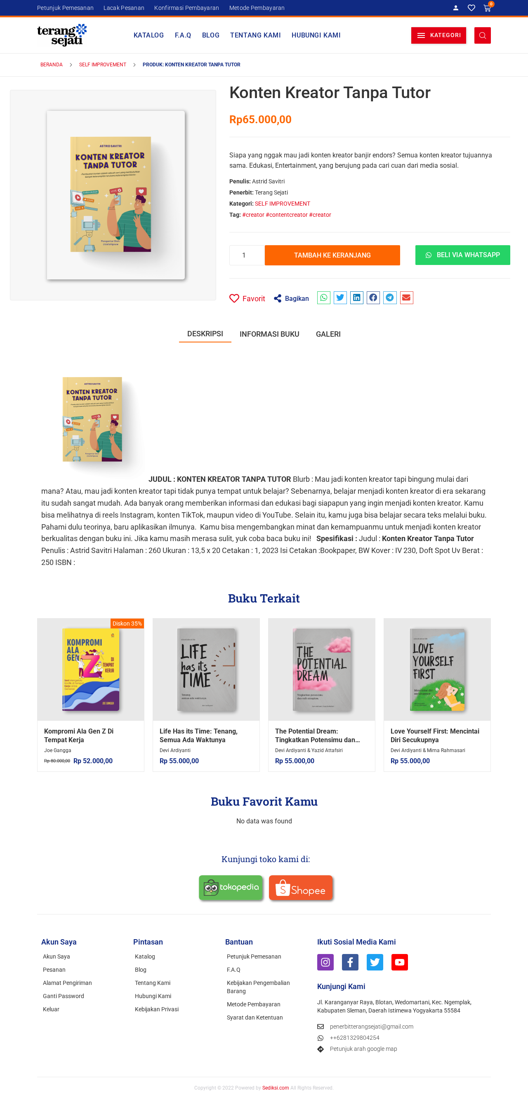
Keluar (51, 1009)
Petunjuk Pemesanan (254, 956)
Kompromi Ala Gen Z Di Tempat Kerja (78, 735)
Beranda (51, 65)
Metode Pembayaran (253, 1004)
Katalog (149, 35)
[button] (438, 35)
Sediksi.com (275, 1088)
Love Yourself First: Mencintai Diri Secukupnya (435, 735)
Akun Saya (56, 956)
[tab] (205, 334)
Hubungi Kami (316, 35)
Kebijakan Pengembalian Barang (258, 987)
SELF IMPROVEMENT (102, 65)
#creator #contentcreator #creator (286, 214)
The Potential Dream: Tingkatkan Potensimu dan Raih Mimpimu (315, 739)
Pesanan (54, 969)
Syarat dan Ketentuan (255, 1017)
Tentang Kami (255, 35)
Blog (210, 35)
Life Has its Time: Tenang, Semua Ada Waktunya (199, 735)
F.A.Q (183, 35)
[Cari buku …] (482, 35)
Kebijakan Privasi (157, 1009)
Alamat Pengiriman (67, 983)
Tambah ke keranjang (332, 255)
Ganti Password (63, 996)
